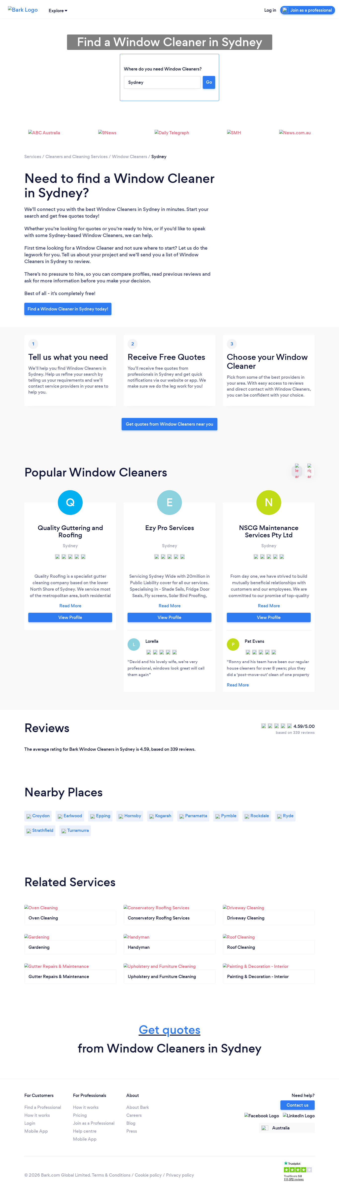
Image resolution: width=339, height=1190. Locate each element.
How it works (37, 1115)
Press (131, 1131)
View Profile (70, 617)
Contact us (297, 1105)
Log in (270, 10)
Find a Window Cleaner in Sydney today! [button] (68, 309)
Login (29, 1123)
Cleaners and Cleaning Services (76, 157)
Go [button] (209, 82)
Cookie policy (148, 1175)
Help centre (85, 1131)
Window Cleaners (129, 157)
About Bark (137, 1107)
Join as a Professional (93, 1123)
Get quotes (170, 1029)
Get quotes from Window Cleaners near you (169, 424)
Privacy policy (180, 1175)
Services (32, 157)
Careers (134, 1115)
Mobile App (36, 1131)
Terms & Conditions (111, 1175)
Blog (131, 1123)
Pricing (80, 1115)
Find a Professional (42, 1107)
